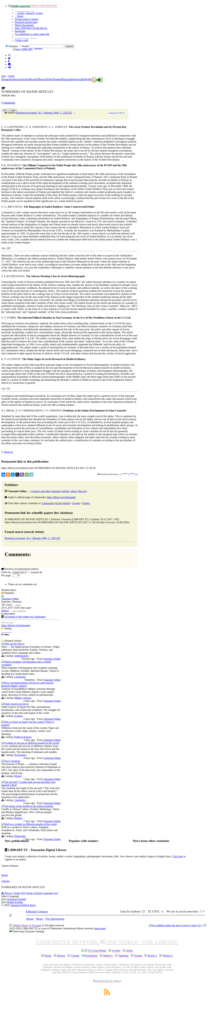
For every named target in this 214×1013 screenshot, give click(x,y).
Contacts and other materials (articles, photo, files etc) (59, 491)
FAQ (23, 893)
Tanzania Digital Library (23, 905)
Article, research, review (30, 13)
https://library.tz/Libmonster (61, 497)
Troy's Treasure (12, 761)
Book (20, 16)
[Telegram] (31, 475)
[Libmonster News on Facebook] (9, 61)
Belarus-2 (168, 955)
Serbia (129, 950)
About (29, 918)
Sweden (116, 950)
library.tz (8, 452)
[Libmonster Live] (9, 67)
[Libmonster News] (9, 58)
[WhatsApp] (27, 475)
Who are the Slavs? (14, 643)
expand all (36, 572)
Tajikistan (123, 955)
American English (16, 899)
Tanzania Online (10, 598)
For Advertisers (55, 918)
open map (100, 928)
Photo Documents (24, 25)
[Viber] (22, 475)
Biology (18, 818)
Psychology (20, 755)
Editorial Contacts (37, 911)
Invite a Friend (34, 893)
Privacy (9, 893)
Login (11, 76)
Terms (16, 893)
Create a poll (21, 40)
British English (15, 902)
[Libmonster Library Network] (205, 925)
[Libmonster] (10, 915)
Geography (20, 676)
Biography (20, 31)
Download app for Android (108, 981)
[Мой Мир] (13, 475)
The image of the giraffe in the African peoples (28, 806)
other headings (19, 611)
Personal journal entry (26, 22)
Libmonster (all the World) (56, 503)
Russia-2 (152, 955)
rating (18, 605)
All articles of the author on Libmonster (25, 616)
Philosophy (20, 836)
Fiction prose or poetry (27, 19)
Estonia (138, 955)
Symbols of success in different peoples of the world (31, 743)
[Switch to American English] (9, 55)
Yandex (86, 503)
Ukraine (75, 955)
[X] (17, 475)
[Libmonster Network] (176, 925)
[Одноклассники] (8, 475)
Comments (8, 102)
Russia (47, 955)
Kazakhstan (91, 955)
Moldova (108, 955)
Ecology (18, 715)
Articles (5, 881)
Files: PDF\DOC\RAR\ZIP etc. (31, 28)
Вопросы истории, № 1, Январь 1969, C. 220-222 (44, 112)
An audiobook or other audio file (32, 34)
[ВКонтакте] (3, 475)
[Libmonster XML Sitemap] (107, 994)
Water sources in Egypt (16, 703)
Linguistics (20, 800)
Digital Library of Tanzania (27, 925)
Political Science (23, 737)
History (5, 610)
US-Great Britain (97, 950)
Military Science (22, 697)
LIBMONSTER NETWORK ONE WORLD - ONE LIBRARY (107, 942)
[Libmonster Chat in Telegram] (144, 911)
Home (4, 875)
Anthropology (21, 655)
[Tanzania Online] (2, 596)
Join (3, 76)
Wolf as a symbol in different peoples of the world (30, 824)
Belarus (61, 955)
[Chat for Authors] (9, 64)
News (39, 918)
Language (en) (50, 893)
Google (76, 503)
